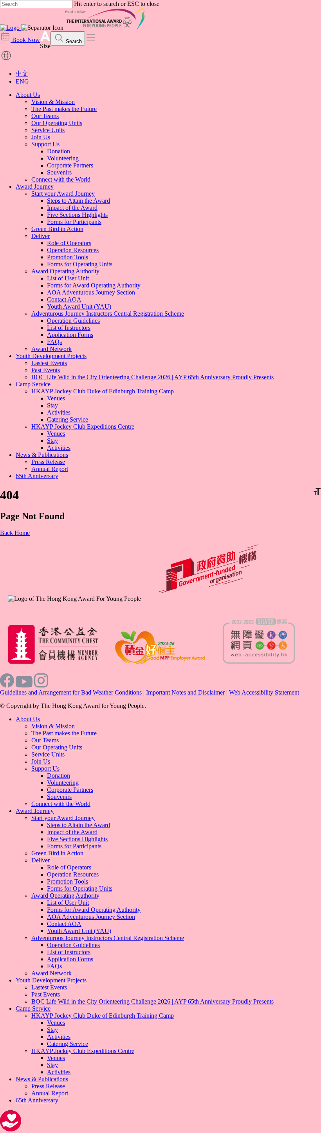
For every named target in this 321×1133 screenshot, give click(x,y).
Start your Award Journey (63, 193)
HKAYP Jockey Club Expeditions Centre (82, 426)
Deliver (40, 236)
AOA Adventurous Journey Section (91, 292)
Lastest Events (49, 363)
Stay (52, 405)
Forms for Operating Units (79, 264)
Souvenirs (59, 172)
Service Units (48, 130)
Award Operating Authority (65, 271)
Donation (58, 151)
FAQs (54, 341)
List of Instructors (68, 327)
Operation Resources (73, 250)
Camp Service (33, 384)
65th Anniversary (37, 476)
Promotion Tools (67, 257)
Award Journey (35, 186)
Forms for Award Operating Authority (94, 285)
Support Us (45, 144)
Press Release (48, 461)
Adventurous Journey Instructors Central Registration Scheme (107, 313)
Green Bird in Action (57, 229)
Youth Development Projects (51, 356)
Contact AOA (64, 299)
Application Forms (70, 334)
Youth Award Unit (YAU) (79, 306)
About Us (28, 94)
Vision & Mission (53, 101)
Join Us (40, 137)
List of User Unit (68, 278)
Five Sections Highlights (77, 214)
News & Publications (42, 454)
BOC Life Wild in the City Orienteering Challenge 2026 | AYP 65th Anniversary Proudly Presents (152, 377)
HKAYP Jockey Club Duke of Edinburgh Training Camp (102, 391)
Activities (58, 412)
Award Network (51, 349)
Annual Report (49, 469)
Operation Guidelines (73, 320)
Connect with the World (60, 179)
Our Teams (45, 116)
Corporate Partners (70, 165)
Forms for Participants (74, 221)
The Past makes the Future (64, 108)
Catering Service (67, 419)
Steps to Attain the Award (78, 200)
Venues (56, 398)
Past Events (45, 370)
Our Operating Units (56, 123)
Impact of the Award (72, 207)
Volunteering (63, 158)
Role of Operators (69, 243)
